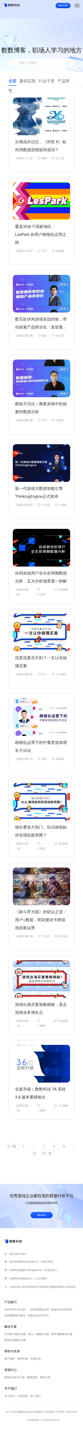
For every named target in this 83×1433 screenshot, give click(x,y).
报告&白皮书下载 (14, 1377)
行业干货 (46, 81)
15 (34, 1153)
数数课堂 (32, 1377)
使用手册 (22, 1358)
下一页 (46, 1153)
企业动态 (22, 1396)
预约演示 (41, 1215)
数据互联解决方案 (15, 1340)
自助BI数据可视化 (14, 1315)
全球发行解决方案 (15, 1334)
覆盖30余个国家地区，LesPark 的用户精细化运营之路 (40, 234)
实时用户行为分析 (15, 1309)
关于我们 (9, 1396)
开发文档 (35, 1358)
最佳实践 (27, 81)
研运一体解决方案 (38, 1334)
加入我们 (35, 1396)
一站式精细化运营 (38, 1309)
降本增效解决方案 (62, 1334)
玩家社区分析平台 (38, 1315)
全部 (12, 81)
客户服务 (9, 1358)
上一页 (11, 1146)
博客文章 (45, 1377)
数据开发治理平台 (62, 1309)
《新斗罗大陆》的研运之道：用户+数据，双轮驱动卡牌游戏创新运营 (41, 919)
